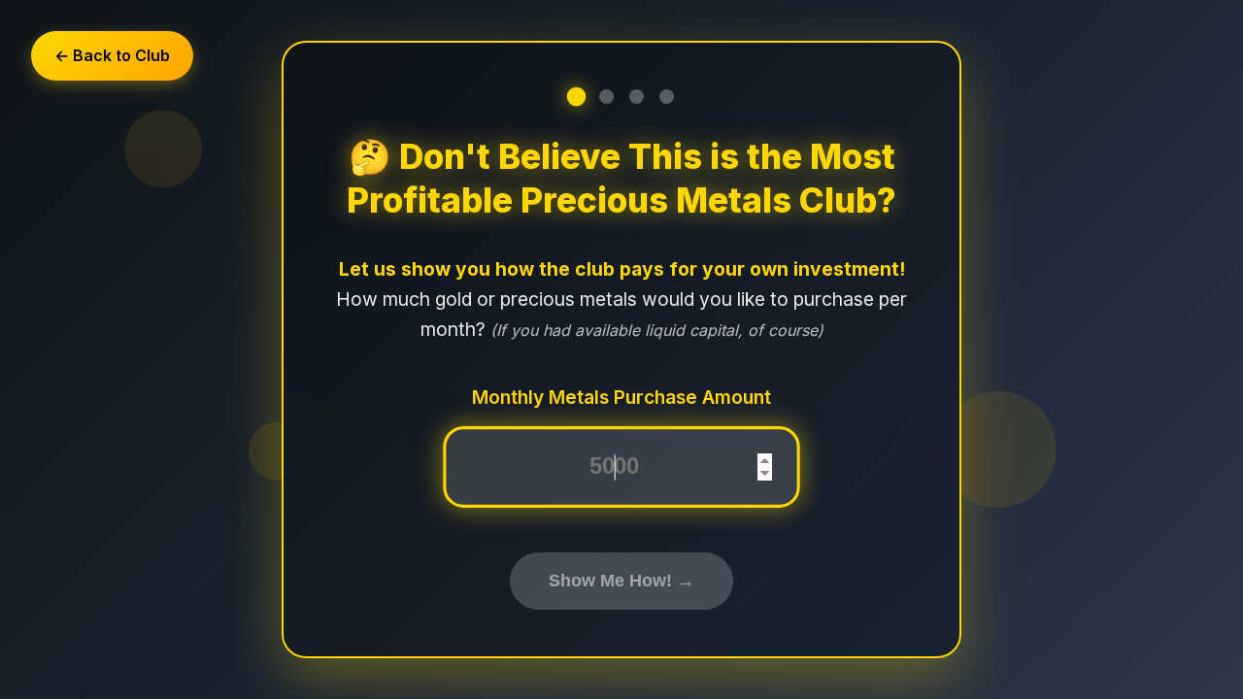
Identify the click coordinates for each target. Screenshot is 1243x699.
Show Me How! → (621, 580)
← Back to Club (112, 55)
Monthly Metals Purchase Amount (621, 397)
